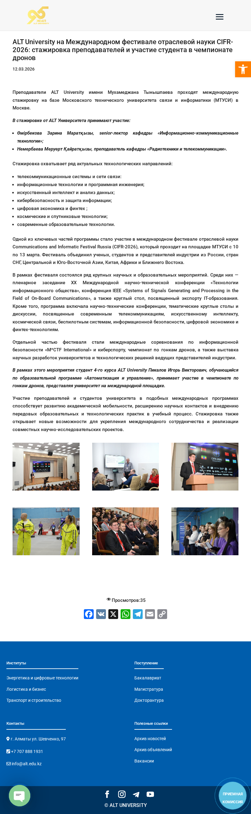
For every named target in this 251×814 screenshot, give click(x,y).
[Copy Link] (162, 615)
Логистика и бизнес (26, 689)
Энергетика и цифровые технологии (42, 677)
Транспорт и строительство (33, 700)
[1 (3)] (46, 490)
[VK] (101, 615)
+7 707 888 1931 (26, 751)
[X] (113, 615)
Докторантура (149, 700)
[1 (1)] (204, 490)
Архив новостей (150, 738)
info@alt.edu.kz (26, 763)
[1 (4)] (125, 490)
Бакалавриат (147, 677)
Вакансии (144, 761)
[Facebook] (89, 615)
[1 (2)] (46, 555)
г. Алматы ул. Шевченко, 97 (38, 738)
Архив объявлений (153, 749)
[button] (243, 69)
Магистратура (148, 689)
